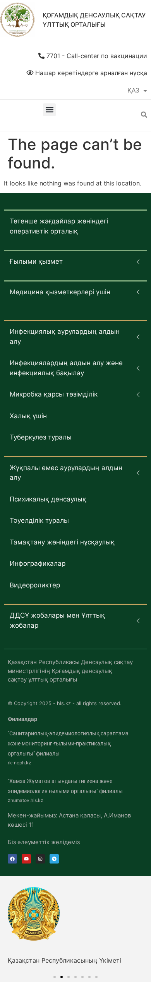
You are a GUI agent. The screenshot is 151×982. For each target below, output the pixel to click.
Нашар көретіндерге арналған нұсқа (90, 73)
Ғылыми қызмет (36, 261)
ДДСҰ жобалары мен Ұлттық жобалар (57, 620)
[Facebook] (12, 859)
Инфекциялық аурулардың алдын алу (65, 336)
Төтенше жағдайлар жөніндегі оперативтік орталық (59, 226)
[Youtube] (26, 859)
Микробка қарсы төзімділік (54, 394)
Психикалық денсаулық (48, 499)
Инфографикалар (37, 563)
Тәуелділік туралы (39, 520)
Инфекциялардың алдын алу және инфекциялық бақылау (66, 368)
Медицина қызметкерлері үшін (60, 292)
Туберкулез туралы (41, 437)
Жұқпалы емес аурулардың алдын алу (66, 473)
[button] (49, 109)
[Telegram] (54, 859)
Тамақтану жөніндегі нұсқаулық (62, 542)
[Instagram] (40, 859)
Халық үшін (28, 416)
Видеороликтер (35, 585)
